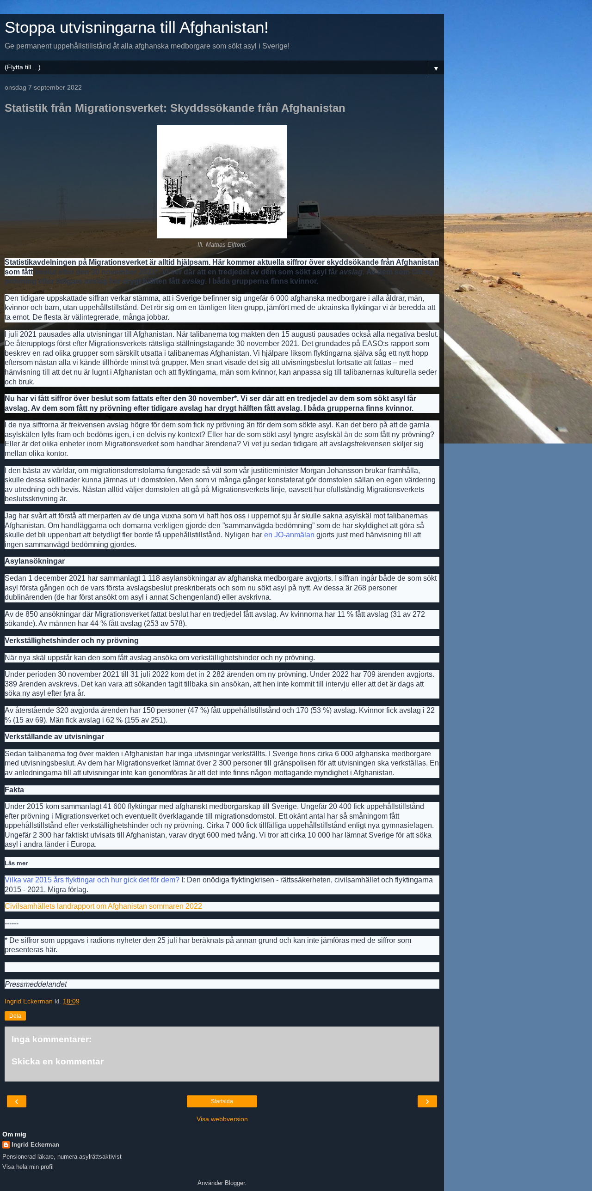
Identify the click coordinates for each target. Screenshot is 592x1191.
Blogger (235, 1182)
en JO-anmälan (289, 535)
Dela (15, 1016)
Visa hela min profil (28, 1166)
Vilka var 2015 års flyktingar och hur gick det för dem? (92, 880)
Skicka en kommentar (58, 1061)
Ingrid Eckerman (35, 1144)
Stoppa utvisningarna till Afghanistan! (137, 27)
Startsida (222, 1101)
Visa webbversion (222, 1119)
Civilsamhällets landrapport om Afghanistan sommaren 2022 (103, 906)
